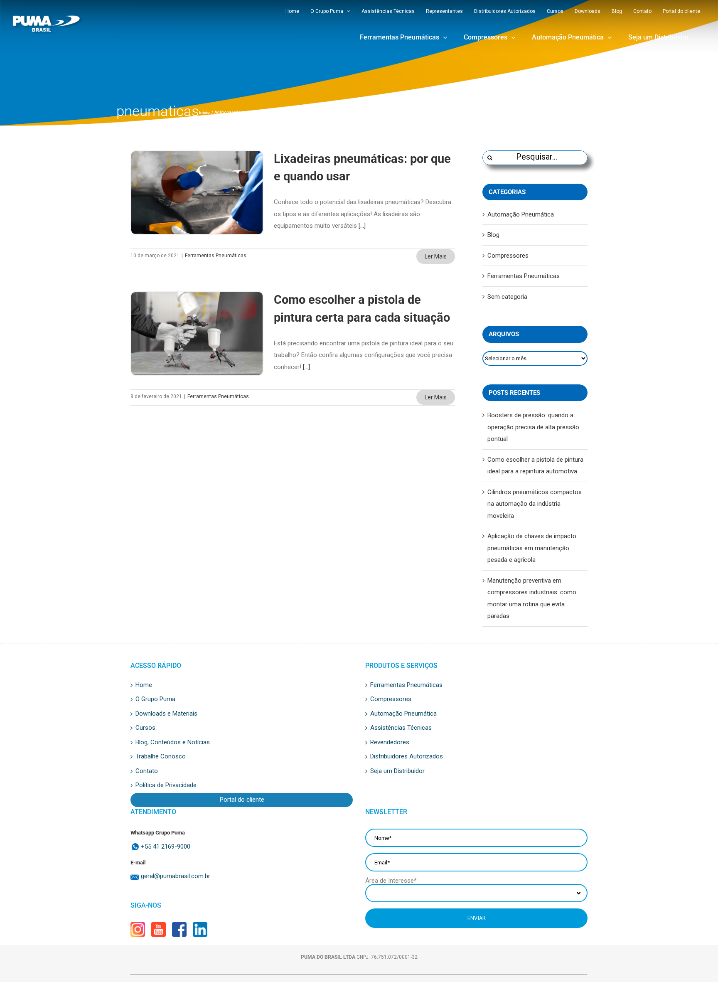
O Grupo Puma (155, 699)
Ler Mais (436, 256)
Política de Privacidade (166, 785)
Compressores (508, 255)
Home (143, 685)
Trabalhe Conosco (160, 757)
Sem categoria (507, 296)
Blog (493, 235)
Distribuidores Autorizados (406, 757)
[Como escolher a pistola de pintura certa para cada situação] (197, 333)
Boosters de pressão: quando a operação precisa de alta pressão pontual (533, 427)
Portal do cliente (242, 800)
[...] (362, 225)
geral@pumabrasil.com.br (175, 876)
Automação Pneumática (520, 214)
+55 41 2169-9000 (165, 846)
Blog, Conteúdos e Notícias (172, 743)
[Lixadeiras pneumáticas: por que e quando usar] (197, 192)
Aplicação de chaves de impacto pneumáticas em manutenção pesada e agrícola (531, 548)
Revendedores (389, 743)
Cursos (145, 728)
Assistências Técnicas (401, 728)
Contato (146, 771)
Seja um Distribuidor (397, 771)
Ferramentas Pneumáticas (215, 255)
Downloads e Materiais (166, 714)
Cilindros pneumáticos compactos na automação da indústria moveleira (534, 503)
